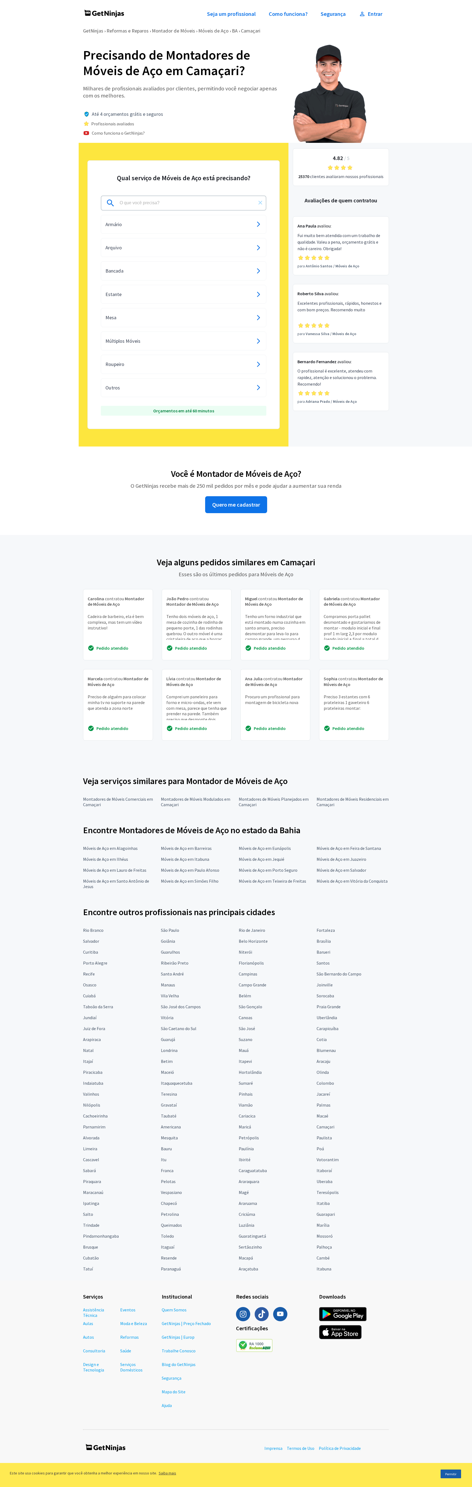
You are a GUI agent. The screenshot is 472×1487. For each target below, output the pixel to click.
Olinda (323, 1072)
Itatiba (323, 1203)
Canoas (245, 1017)
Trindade (91, 1225)
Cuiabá (89, 995)
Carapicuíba (327, 1028)
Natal (88, 1050)
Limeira (90, 1148)
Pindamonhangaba (101, 1236)
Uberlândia (327, 1017)
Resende (169, 1258)
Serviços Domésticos (131, 1367)
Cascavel (91, 1159)
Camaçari (250, 31)
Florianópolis (251, 963)
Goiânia (168, 941)
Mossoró (325, 1236)
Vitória (167, 1017)
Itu (163, 1159)
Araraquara (249, 1181)
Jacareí (323, 1094)
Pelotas (168, 1181)
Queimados (171, 1225)
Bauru (166, 1148)
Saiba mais (167, 1473)
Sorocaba (325, 995)
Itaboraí (324, 1170)
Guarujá (168, 1039)
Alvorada (91, 1137)
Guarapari (326, 1214)
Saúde (125, 1350)
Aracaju (323, 1061)
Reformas (129, 1337)
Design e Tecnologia (93, 1367)
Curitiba (90, 952)
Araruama (248, 1203)
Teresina (169, 1094)
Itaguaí (167, 1247)
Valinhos (91, 1094)
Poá (320, 1148)
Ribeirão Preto (174, 963)
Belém (245, 995)
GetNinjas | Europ (178, 1337)
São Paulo (170, 930)
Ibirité (244, 1159)
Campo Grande (252, 985)
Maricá (245, 1127)
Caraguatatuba (253, 1170)
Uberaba (324, 1181)
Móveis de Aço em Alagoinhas (110, 848)
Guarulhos (170, 952)
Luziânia (246, 1225)
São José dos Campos (181, 1006)
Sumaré (246, 1083)
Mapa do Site (173, 1391)
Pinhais (246, 1094)
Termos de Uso (300, 1448)
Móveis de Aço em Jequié (261, 859)
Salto (88, 1214)
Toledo (167, 1236)
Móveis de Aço (213, 31)
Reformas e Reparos (128, 31)
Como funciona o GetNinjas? (118, 133)
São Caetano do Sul (178, 1028)
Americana (171, 1127)
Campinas (248, 974)
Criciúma (247, 1214)
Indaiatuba (93, 1083)
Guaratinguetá (252, 1236)
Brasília (324, 941)
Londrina (169, 1050)
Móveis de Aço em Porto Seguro (268, 870)
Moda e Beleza (133, 1323)
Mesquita (169, 1137)
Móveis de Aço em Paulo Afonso (190, 870)
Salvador (91, 941)
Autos (88, 1337)
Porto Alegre (95, 963)
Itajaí (88, 1061)
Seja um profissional (231, 13)
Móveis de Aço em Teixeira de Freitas (272, 881)
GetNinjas (93, 31)
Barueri (323, 952)
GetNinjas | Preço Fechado (186, 1323)
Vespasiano (171, 1192)
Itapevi (245, 1061)
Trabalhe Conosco (179, 1350)
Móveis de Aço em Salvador (341, 870)
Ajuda (167, 1405)
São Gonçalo (250, 1006)
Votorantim (328, 1159)
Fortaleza (326, 930)
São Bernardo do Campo (339, 974)
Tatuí (88, 1269)
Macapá (246, 1258)
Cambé (323, 1258)
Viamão (246, 1105)
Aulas (88, 1323)
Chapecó (169, 1203)
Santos (323, 963)
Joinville (325, 985)
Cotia (322, 1039)
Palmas (324, 1105)
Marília (323, 1225)
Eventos (127, 1309)
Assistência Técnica (93, 1312)
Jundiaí (89, 1017)
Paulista (324, 1137)
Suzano (245, 1039)
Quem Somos (174, 1309)
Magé (244, 1192)
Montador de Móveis (173, 31)
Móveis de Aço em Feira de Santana (349, 848)
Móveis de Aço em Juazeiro (341, 859)
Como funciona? (288, 13)
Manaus (168, 985)
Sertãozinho (250, 1247)
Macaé (322, 1116)
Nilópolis (91, 1105)
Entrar (375, 13)
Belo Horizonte (253, 941)
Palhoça (324, 1247)
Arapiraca (92, 1039)
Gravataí (169, 1105)
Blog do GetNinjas (179, 1364)
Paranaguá (171, 1269)
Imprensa (273, 1448)
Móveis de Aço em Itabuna (185, 859)
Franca (167, 1170)
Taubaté (168, 1116)
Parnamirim (94, 1127)
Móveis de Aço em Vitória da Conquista (352, 881)
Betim (167, 1061)
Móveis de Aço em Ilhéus (105, 859)
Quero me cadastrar (236, 504)
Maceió (167, 1072)
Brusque (90, 1247)
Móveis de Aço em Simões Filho (190, 881)
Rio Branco (93, 930)
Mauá (244, 1050)
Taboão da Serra (98, 1006)
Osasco (89, 985)
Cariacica (247, 1116)
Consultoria (94, 1350)
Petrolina (170, 1214)
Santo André (172, 974)
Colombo (325, 1083)
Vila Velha (170, 995)
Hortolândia (250, 1072)
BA (235, 31)
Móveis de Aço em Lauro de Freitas (114, 870)
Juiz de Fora (94, 1028)
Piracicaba (92, 1072)
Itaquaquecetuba (176, 1083)
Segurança (333, 13)
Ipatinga (91, 1203)
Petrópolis (249, 1137)
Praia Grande (329, 1006)
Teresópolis (328, 1192)
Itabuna (324, 1269)
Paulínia (246, 1148)
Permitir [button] (450, 1474)
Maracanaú (93, 1192)
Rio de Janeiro (252, 930)
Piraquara (92, 1181)
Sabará (89, 1170)
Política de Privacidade (340, 1448)
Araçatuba (248, 1269)
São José (247, 1028)
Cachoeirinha (95, 1116)
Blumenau (326, 1050)
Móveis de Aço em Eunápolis (265, 848)
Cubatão (91, 1258)
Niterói (245, 952)
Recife (89, 974)
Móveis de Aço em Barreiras (186, 848)
